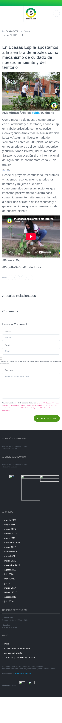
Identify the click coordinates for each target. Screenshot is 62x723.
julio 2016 (9, 601)
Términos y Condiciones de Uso (19, 657)
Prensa (26, 31)
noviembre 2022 (12, 542)
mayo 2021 (9, 556)
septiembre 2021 (12, 551)
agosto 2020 (10, 570)
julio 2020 (9, 574)
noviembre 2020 (12, 565)
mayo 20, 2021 (10, 35)
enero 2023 (9, 538)
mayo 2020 (9, 579)
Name (8, 331)
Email (8, 345)
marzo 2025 (10, 529)
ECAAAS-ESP (12, 31)
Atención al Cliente (13, 653)
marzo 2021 (10, 561)
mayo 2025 (9, 524)
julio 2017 (9, 583)
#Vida (36, 112)
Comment (9, 370)
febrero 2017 (10, 592)
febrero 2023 (10, 533)
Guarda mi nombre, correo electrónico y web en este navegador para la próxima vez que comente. (31, 363)
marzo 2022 (10, 547)
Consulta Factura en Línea (17, 648)
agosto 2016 (10, 597)
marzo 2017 (10, 588)
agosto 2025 (10, 520)
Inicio (6, 644)
